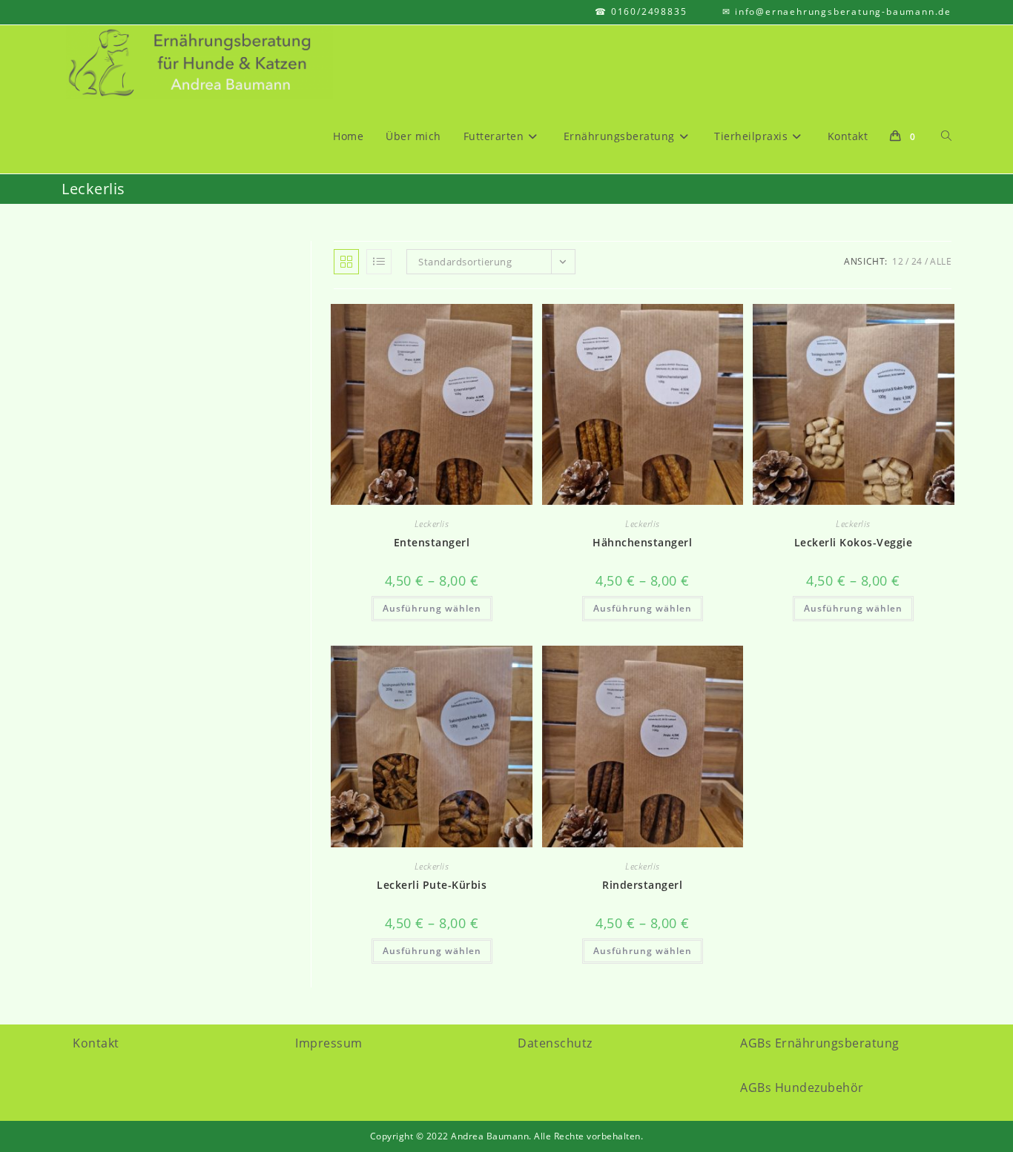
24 (917, 261)
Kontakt (96, 1043)
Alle (940, 261)
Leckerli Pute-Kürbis (431, 885)
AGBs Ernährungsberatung (820, 1043)
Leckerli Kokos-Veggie (853, 542)
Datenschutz (555, 1043)
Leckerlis (432, 523)
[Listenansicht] (379, 261)
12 (897, 261)
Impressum (329, 1043)
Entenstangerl (432, 542)
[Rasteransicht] (346, 261)
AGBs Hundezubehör (802, 1087)
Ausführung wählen (432, 608)
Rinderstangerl (642, 885)
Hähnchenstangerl (642, 542)
